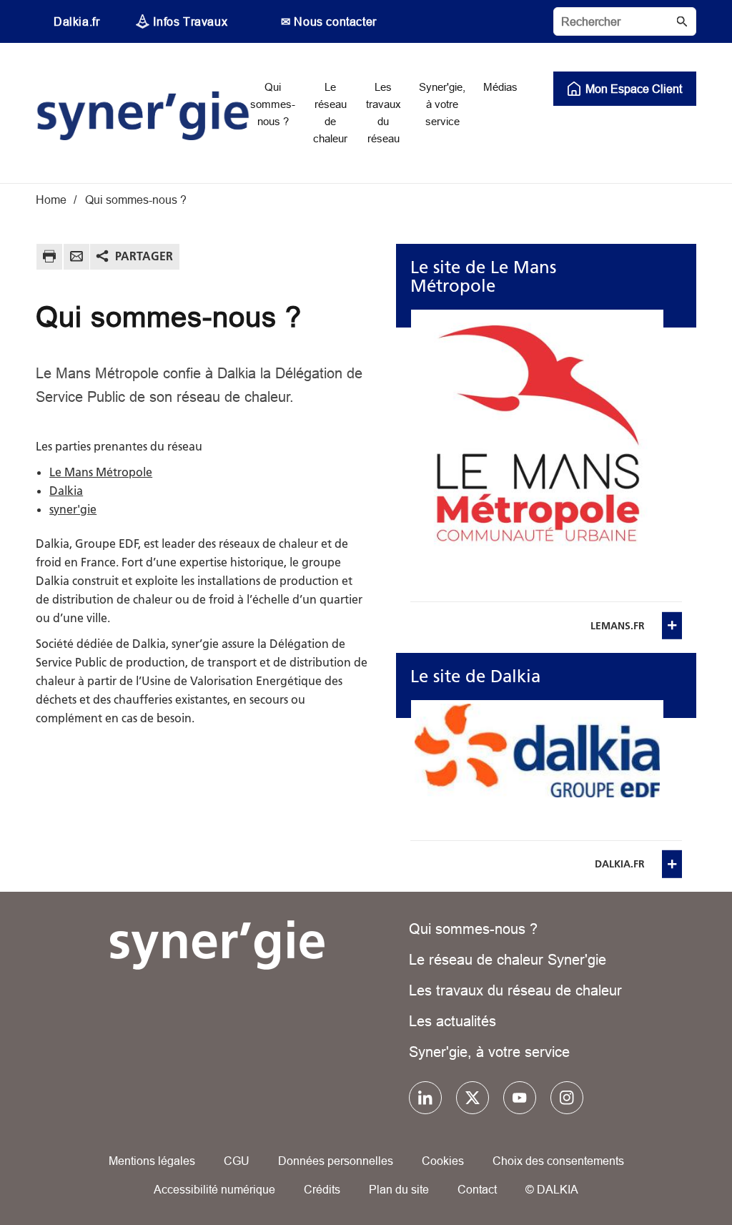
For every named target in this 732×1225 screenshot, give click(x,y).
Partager (144, 256)
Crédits (322, 1189)
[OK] (682, 21)
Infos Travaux (190, 21)
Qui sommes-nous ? (473, 928)
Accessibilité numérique (214, 1189)
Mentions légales (152, 1160)
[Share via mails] (76, 258)
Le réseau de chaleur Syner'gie (507, 959)
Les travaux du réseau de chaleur (515, 990)
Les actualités (452, 1021)
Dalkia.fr (76, 21)
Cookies (443, 1160)
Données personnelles (335, 1160)
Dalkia (66, 490)
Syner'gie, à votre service (489, 1051)
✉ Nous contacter (329, 21)
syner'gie (73, 509)
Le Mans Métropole (100, 472)
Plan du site (399, 1189)
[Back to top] (673, 1173)
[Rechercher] (624, 21)
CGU (236, 1160)
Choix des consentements (558, 1160)
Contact (477, 1189)
